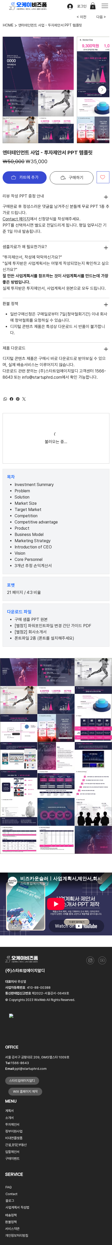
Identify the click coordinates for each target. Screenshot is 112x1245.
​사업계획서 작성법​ (17, 1212)
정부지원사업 (13, 1136)
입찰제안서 (12, 1156)
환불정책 (11, 1227)
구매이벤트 (12, 1163)
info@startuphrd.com (42, 377)
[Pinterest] (17, 399)
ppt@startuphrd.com (31, 1073)
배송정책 (11, 1220)
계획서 (9, 1115)
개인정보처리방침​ (16, 1240)
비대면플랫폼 (13, 1143)
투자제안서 (12, 1129)
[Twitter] (24, 399)
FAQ (8, 1192)
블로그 (9, 1205)
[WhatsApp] (5, 399)
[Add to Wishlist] (103, 177)
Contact (11, 1198)
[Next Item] (102, 90)
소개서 (9, 1122)
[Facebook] (11, 399)
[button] (93, 5)
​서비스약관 (12, 1233)
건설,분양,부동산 (16, 1149)
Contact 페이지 (16, 219)
